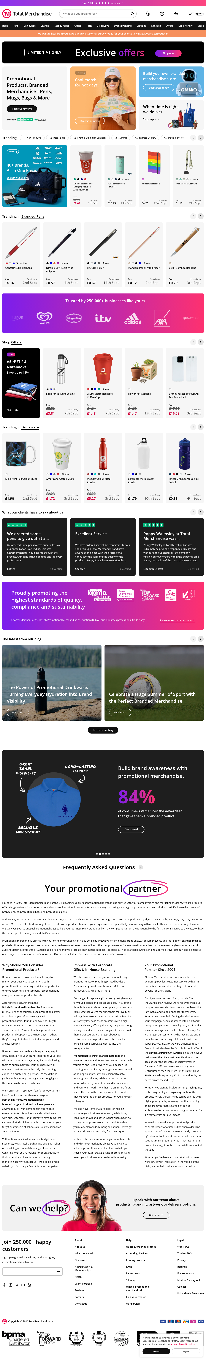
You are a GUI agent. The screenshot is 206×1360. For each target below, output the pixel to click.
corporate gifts (97, 998)
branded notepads (109, 1055)
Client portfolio (83, 1283)
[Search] (132, 14)
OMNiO (79, 1277)
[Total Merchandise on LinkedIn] (30, 1285)
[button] (98, 14)
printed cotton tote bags (16, 945)
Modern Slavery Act (188, 1280)
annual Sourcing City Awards (165, 1052)
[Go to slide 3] (103, 854)
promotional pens (56, 912)
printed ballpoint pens (37, 1104)
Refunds (182, 1266)
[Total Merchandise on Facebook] (4, 1285)
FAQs (129, 1266)
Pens (15, 25)
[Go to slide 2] (100, 854)
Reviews (79, 1290)
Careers (79, 1297)
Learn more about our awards (177, 620)
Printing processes (136, 1260)
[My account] (161, 13)
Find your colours (136, 1297)
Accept (156, 1351)
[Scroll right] (201, 138)
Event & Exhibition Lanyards (91, 137)
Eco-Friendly (185, 25)
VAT (191, 14)
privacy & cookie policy (183, 1344)
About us (80, 1246)
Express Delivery (147, 137)
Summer (123, 137)
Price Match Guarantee (190, 1293)
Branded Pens (32, 216)
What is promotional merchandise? (137, 1288)
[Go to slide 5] (109, 854)
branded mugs (10, 912)
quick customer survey (93, 33)
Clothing (141, 25)
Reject (186, 1351)
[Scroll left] (193, 138)
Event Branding (123, 25)
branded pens (81, 1060)
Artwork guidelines (137, 1253)
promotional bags (30, 912)
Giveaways (103, 25)
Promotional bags (33, 1099)
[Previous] (193, 216)
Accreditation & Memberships (84, 1268)
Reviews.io (151, 1012)
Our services (133, 1303)
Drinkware (30, 25)
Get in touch (156, 1215)
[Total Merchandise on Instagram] (11, 1285)
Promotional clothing (85, 1055)
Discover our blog (103, 730)
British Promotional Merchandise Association (28, 1007)
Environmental (185, 1273)
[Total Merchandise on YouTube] (23, 1285)
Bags (5, 25)
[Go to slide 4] (106, 854)
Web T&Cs (183, 1246)
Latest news (133, 1273)
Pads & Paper (61, 25)
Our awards (81, 1260)
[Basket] (176, 13)
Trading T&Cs (185, 1253)
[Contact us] (147, 13)
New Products (34, 137)
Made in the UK (176, 137)
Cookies (181, 1286)
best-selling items (12, 1099)
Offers (169, 25)
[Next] (201, 216)
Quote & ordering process (141, 1246)
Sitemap (130, 1280)
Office (77, 25)
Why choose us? (84, 1253)
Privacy (181, 1260)
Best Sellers (59, 137)
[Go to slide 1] (97, 854)
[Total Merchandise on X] (17, 1285)
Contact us (81, 1303)
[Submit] (58, 1271)
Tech (89, 25)
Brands (45, 25)
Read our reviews (22, 108)
